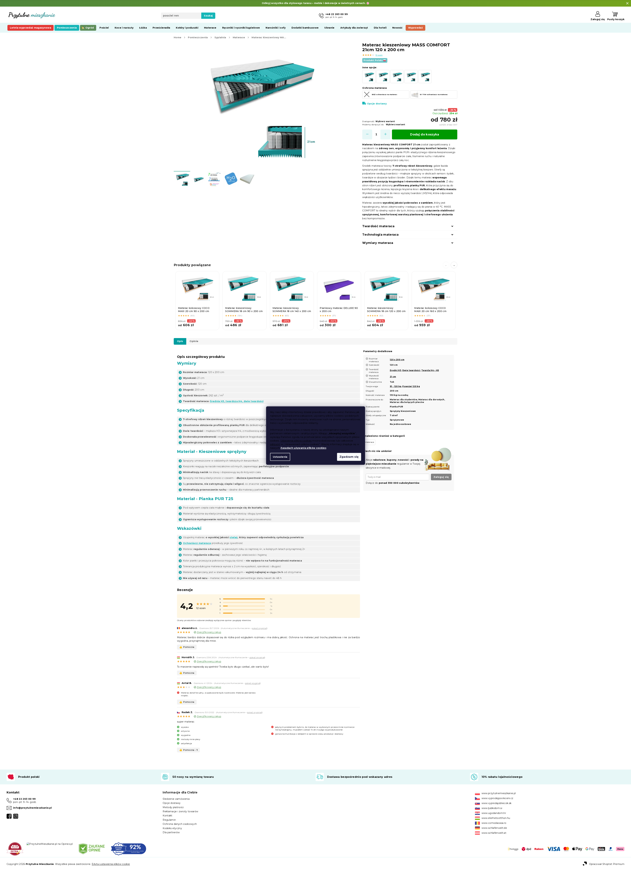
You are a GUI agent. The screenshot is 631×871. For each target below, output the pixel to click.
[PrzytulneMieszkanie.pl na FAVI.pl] (15, 848)
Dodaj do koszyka (424, 134)
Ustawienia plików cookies (296, 440)
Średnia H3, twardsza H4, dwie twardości (236, 401)
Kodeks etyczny (172, 828)
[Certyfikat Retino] (128, 848)
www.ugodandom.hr (494, 813)
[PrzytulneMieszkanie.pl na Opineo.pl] (50, 843)
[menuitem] (30, 28)
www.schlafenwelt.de (494, 827)
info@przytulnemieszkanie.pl (32, 807)
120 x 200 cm (397, 359)
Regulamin (169, 819)
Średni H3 (395, 370)
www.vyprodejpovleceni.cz (497, 798)
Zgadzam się (349, 456)
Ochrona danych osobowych (180, 823)
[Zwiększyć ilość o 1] (385, 134)
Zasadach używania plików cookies (303, 447)
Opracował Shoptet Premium (606, 863)
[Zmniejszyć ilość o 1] (367, 134)
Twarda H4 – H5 (430, 370)
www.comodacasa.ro (494, 823)
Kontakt (167, 815)
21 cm (393, 376)
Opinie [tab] (194, 341)
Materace (369, 442)
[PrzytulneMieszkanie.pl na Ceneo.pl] (91, 848)
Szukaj (208, 15)
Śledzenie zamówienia (176, 798)
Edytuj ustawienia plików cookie (111, 864)
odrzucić (275, 444)
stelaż (234, 537)
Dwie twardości (411, 370)
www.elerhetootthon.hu (496, 818)
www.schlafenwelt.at (494, 832)
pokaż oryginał (259, 628)
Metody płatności (173, 807)
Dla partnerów (171, 832)
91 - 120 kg (395, 386)
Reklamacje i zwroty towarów (180, 811)
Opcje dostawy (377, 103)
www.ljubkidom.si (492, 808)
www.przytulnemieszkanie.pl (499, 793)
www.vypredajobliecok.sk (497, 803)
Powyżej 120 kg (411, 386)
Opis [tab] (180, 341)
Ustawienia (280, 456)
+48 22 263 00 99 (24, 798)
